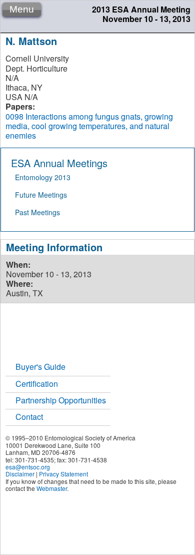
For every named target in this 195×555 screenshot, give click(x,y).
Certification (37, 383)
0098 (15, 116)
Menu (22, 9)
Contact (29, 416)
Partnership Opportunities (61, 400)
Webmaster (51, 488)
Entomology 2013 (42, 177)
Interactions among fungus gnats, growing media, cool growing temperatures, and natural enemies (89, 126)
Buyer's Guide (41, 366)
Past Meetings (37, 212)
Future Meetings (41, 195)
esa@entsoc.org (28, 466)
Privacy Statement (63, 473)
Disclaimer (20, 473)
